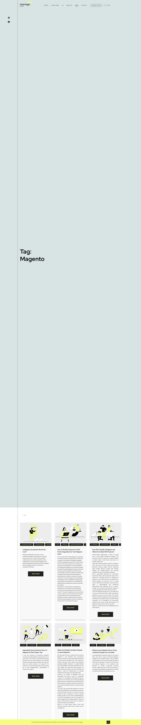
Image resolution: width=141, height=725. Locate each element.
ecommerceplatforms (44, 645)
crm (57, 544)
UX (62, 5)
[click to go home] (26, 4)
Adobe (23, 645)
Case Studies (55, 5)
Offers (46, 5)
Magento (49, 544)
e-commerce (94, 544)
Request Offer (96, 5)
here (81, 722)
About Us (69, 5)
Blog (76, 5)
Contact (84, 5)
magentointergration (76, 544)
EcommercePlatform (27, 544)
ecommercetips (39, 544)
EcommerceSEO (104, 544)
